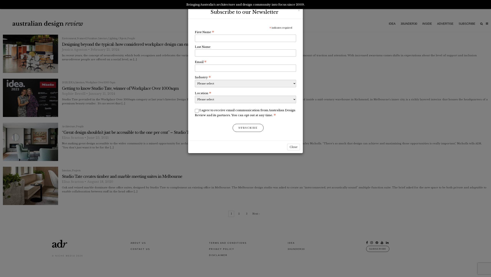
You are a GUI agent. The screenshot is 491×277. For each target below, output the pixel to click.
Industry (203, 77)
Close (293, 147)
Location (203, 93)
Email (200, 62)
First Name (204, 32)
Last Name (203, 47)
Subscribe (248, 128)
